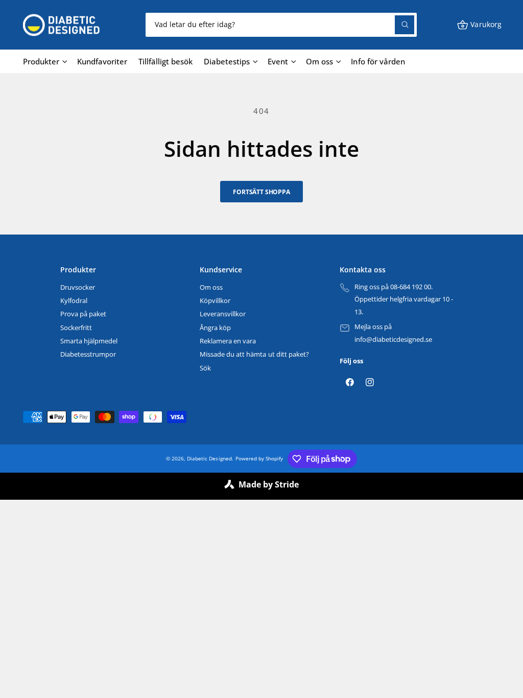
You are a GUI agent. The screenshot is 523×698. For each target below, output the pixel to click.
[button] (479, 25)
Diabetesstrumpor (88, 354)
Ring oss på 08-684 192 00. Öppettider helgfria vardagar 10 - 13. (403, 299)
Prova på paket (83, 313)
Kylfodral (73, 300)
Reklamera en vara (228, 340)
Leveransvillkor (223, 313)
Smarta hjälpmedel (88, 340)
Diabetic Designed (209, 458)
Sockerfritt (76, 327)
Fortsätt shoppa (261, 192)
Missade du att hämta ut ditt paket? (254, 354)
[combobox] (281, 25)
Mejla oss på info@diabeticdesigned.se (393, 333)
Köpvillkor (215, 300)
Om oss (211, 287)
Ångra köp (215, 327)
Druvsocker (77, 287)
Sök (205, 368)
